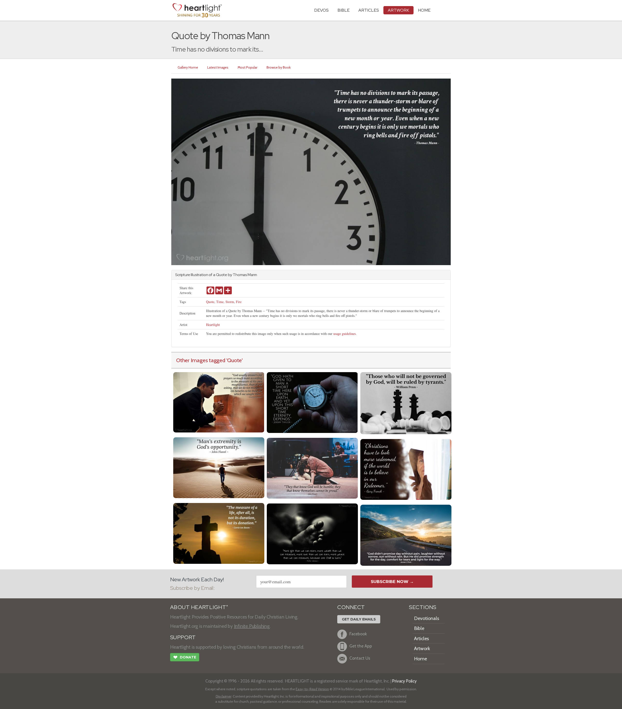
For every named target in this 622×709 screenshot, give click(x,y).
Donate (184, 657)
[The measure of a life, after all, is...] (218, 532)
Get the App (360, 645)
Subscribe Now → (392, 581)
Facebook (358, 633)
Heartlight (213, 324)
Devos (321, 10)
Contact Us (359, 658)
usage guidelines (344, 333)
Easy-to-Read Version (312, 689)
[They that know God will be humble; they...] (312, 467)
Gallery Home (188, 67)
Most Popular (247, 67)
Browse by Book (279, 67)
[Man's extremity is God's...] (218, 467)
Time (220, 301)
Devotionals (426, 618)
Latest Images (217, 67)
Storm (229, 301)
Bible (343, 10)
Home (420, 659)
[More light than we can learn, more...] (312, 533)
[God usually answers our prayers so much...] (218, 401)
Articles (368, 10)
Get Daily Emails (359, 619)
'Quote (234, 360)
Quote (210, 301)
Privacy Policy (404, 680)
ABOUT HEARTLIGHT (199, 607)
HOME (424, 10)
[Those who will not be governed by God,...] (405, 402)
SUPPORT (183, 637)
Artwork (398, 10)
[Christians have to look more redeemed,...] (405, 469)
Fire (239, 301)
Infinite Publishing (252, 626)
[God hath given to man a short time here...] (312, 402)
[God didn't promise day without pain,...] (405, 534)
